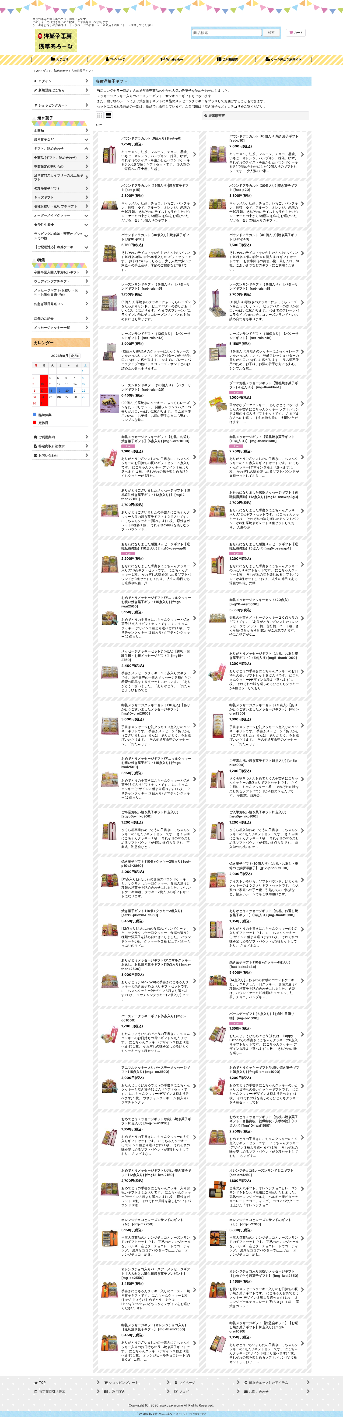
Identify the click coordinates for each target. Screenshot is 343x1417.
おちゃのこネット (164, 1413)
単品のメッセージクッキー (185, 101)
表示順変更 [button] (217, 116)
